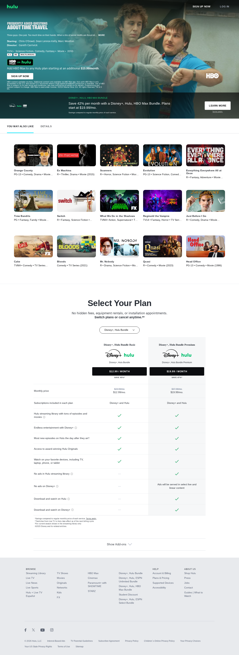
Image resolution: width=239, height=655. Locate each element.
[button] (20, 125)
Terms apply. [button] (91, 519)
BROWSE (31, 569)
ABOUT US (190, 569)
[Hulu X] (36, 630)
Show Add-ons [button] (116, 544)
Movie (61, 51)
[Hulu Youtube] (45, 630)
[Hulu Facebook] (28, 630)
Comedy (39, 51)
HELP (156, 569)
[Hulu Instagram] (51, 630)
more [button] (101, 35)
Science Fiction (24, 51)
